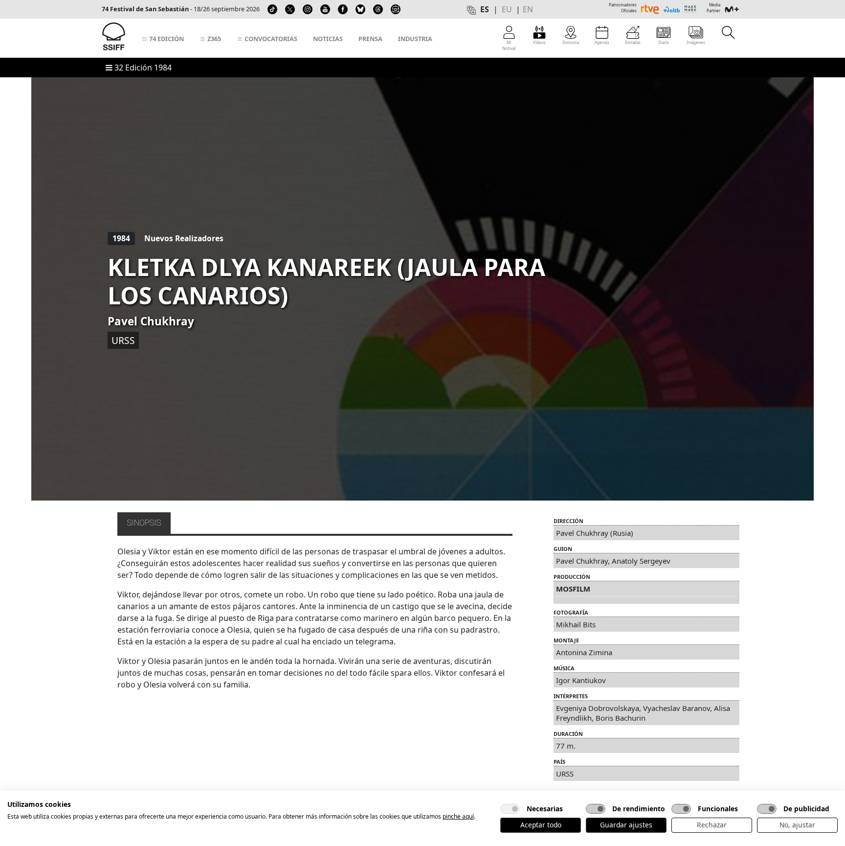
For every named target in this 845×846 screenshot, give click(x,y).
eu (507, 9)
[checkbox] (510, 809)
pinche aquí (458, 816)
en (528, 9)
